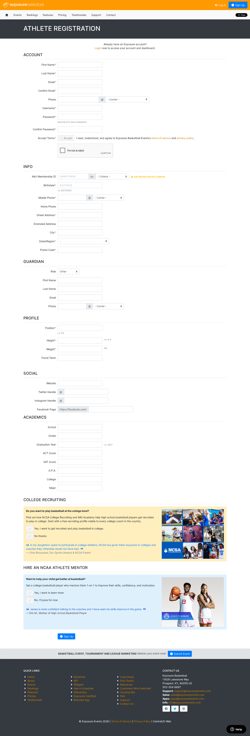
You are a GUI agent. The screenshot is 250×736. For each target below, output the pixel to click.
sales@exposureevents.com (187, 694)
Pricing (62, 14)
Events (18, 14)
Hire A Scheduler (84, 688)
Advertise (79, 676)
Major (52, 487)
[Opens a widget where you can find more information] (236, 729)
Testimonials (79, 14)
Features (48, 14)
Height (51, 340)
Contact (111, 14)
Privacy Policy (142, 721)
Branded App (82, 699)
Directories (80, 692)
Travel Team (48, 357)
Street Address (46, 215)
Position (50, 327)
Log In (222, 5)
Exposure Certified (85, 696)
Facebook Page (46, 409)
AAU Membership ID (44, 176)
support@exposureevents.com (192, 690)
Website (51, 383)
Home (30, 676)
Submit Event (181, 653)
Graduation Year (46, 444)
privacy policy (185, 138)
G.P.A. (52, 470)
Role (53, 271)
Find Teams (127, 680)
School (52, 427)
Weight (50, 349)
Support (96, 14)
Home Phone (48, 206)
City (52, 232)
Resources (126, 684)
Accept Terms (46, 138)
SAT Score (49, 461)
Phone (52, 99)
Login (98, 48)
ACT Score (49, 453)
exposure (26, 5)
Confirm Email (46, 90)
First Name (48, 64)
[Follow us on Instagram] (183, 709)
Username (48, 108)
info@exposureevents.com (185, 702)
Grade (52, 435)
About (31, 680)
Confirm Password (44, 129)
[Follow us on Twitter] (175, 709)
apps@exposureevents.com (187, 698)
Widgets (79, 684)
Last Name (48, 73)
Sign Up (239, 5)
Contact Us (126, 703)
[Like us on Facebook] (166, 709)
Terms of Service (121, 721)
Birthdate (49, 185)
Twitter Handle (47, 392)
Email (51, 82)
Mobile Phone (46, 197)
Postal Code (47, 249)
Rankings (32, 14)
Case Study (127, 676)
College (51, 479)
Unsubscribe (127, 692)
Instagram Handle (45, 400)
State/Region (47, 241)
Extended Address (45, 223)
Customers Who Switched (135, 688)
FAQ (122, 696)
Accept (67, 138)
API (76, 680)
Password (49, 116)
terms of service (161, 138)
